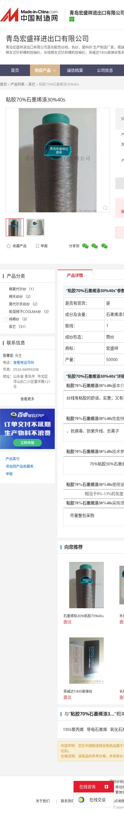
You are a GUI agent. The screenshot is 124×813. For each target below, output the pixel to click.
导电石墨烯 (97, 729)
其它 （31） (18, 326)
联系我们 (68, 801)
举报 (44, 246)
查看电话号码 (23, 362)
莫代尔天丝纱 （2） (24, 304)
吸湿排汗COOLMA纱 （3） (30, 311)
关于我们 (43, 801)
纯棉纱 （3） (19, 319)
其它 (31, 84)
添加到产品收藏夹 (19, 466)
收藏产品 (19, 246)
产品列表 (18, 84)
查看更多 (27, 399)
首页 (3, 84)
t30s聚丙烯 (73, 729)
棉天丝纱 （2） (21, 296)
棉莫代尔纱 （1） (22, 289)
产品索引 (13, 458)
